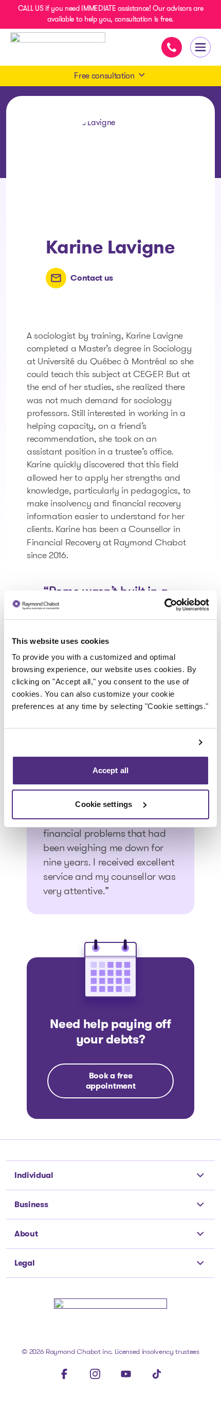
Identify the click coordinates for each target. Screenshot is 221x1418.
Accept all (110, 770)
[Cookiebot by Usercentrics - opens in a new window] (164, 605)
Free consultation (104, 76)
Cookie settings (104, 804)
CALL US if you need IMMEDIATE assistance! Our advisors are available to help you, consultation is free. (110, 13)
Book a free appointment (110, 1081)
